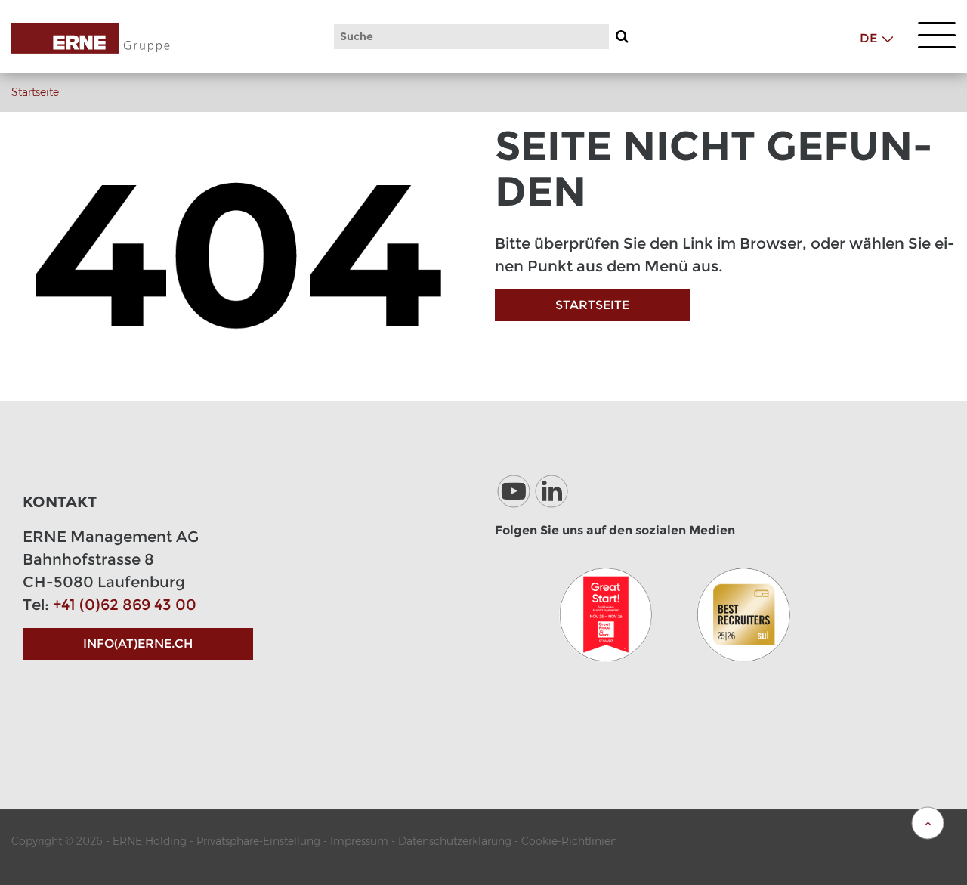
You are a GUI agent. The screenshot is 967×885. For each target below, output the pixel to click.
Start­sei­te (592, 305)
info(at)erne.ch (138, 643)
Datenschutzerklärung (454, 841)
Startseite (35, 92)
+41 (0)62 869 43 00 (124, 605)
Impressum (359, 841)
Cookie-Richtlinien (569, 841)
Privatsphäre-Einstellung (258, 841)
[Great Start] (606, 614)
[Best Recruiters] (743, 614)
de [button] (868, 38)
